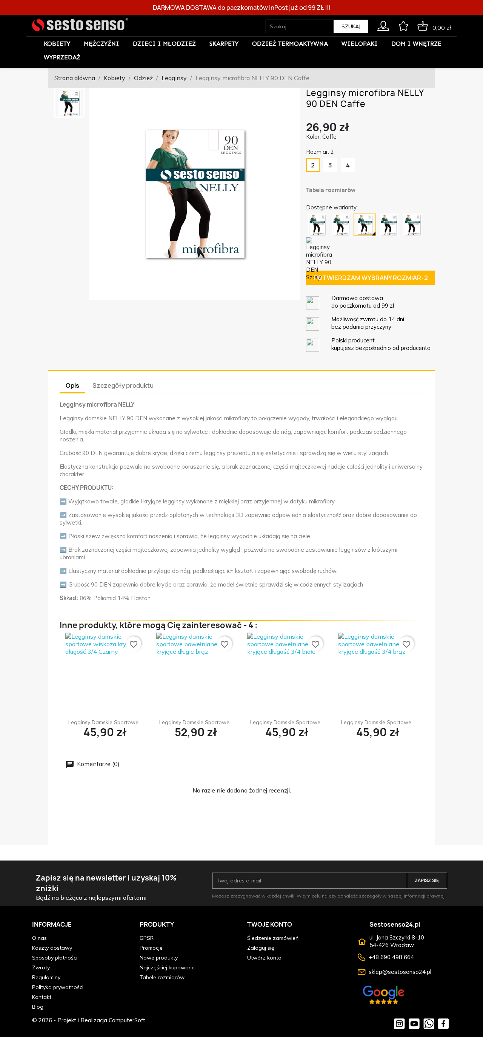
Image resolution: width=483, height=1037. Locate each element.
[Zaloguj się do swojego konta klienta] (383, 24)
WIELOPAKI (359, 43)
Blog (37, 1006)
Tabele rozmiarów (162, 977)
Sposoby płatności (54, 957)
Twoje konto (269, 924)
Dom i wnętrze (416, 43)
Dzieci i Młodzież (164, 43)
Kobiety (57, 43)
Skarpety (223, 43)
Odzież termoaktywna (290, 43)
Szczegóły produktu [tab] (123, 385)
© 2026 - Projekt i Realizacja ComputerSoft (88, 1020)
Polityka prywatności (57, 987)
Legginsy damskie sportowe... (105, 722)
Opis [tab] (72, 385)
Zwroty (41, 967)
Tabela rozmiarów (330, 190)
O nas (39, 938)
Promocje (151, 947)
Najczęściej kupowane (167, 967)
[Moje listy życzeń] (403, 24)
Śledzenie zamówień (272, 938)
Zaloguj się (260, 947)
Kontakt (41, 997)
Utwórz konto (264, 957)
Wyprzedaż (62, 57)
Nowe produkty (159, 957)
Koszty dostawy (52, 947)
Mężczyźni (101, 43)
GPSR (147, 938)
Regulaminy (46, 977)
